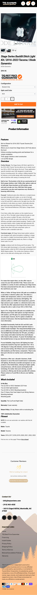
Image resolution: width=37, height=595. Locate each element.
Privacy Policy (6, 543)
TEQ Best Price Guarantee (10, 534)
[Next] (33, 27)
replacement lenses (19, 305)
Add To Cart (18, 104)
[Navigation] (33, 3)
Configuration (6, 83)
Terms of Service (7, 550)
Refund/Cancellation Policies (11, 553)
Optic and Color (6, 90)
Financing (5, 537)
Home (4, 531)
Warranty (5, 556)
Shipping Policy (7, 547)
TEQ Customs (10, 589)
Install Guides (6, 540)
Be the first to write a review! (18, 481)
